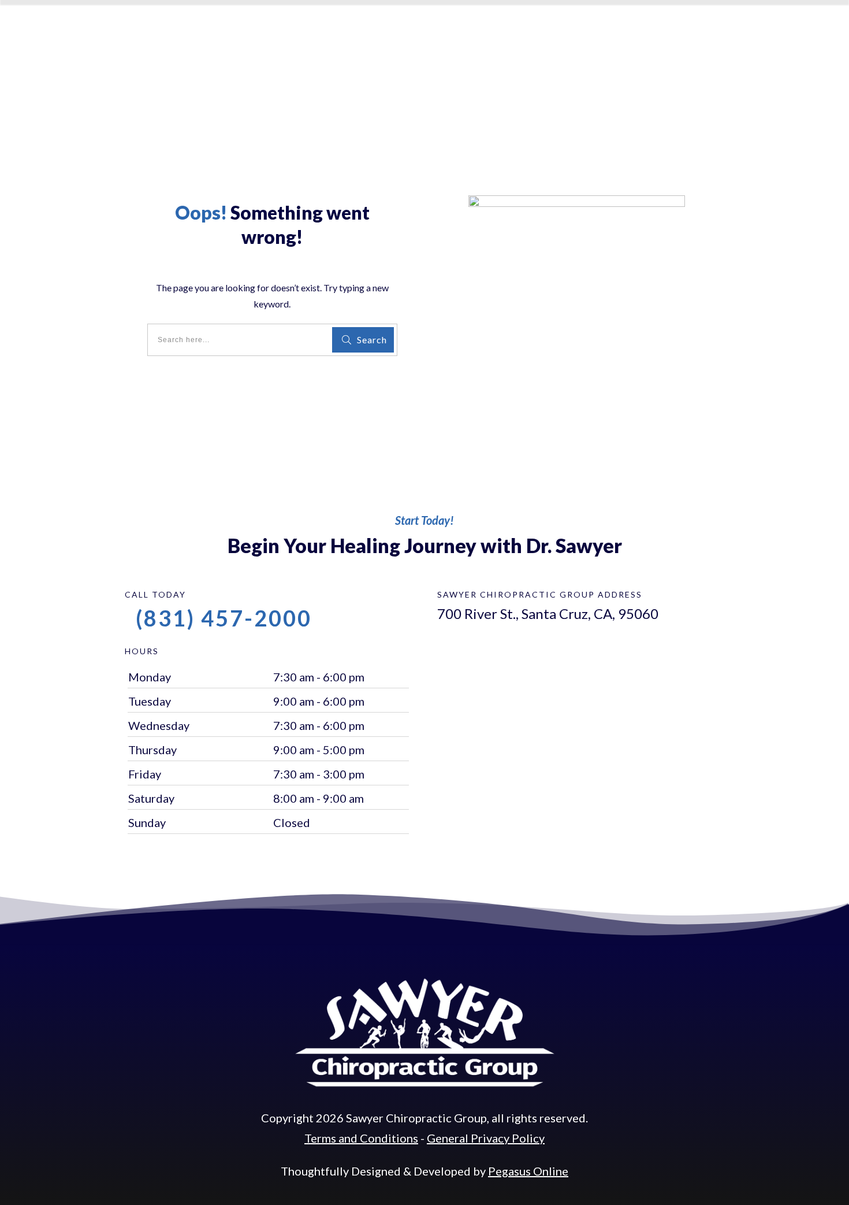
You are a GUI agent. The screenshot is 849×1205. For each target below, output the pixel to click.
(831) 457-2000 (224, 618)
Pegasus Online (528, 1171)
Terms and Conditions (361, 1138)
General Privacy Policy (486, 1138)
